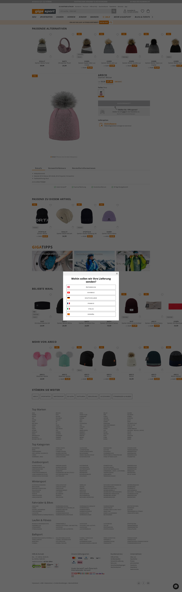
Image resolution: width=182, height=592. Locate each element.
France (91, 303)
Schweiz (91, 292)
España (91, 314)
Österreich (91, 287)
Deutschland (91, 298)
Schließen (117, 274)
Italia (91, 309)
